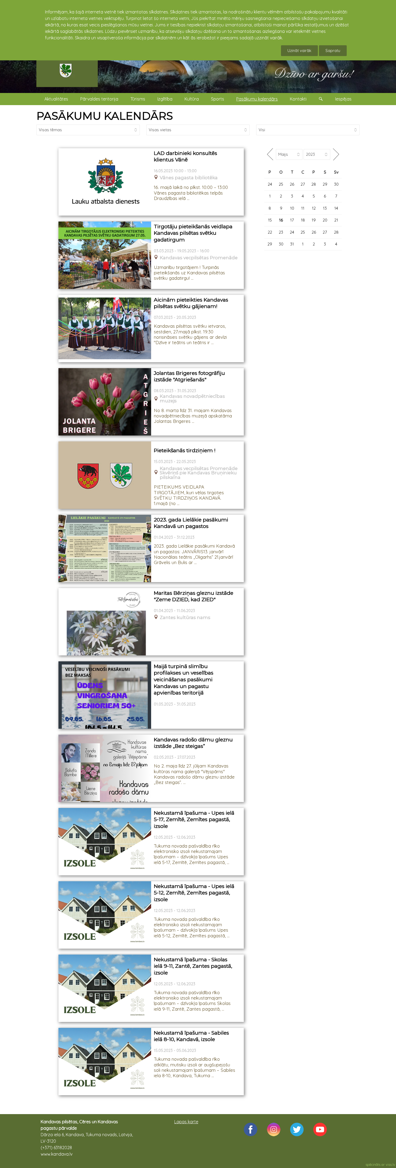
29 (325, 184)
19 (314, 220)
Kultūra (192, 99)
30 (336, 184)
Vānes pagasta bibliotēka (189, 177)
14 (336, 208)
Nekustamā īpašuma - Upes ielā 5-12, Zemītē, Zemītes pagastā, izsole (194, 893)
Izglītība (164, 99)
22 (270, 232)
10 (292, 208)
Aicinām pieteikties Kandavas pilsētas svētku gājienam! (191, 303)
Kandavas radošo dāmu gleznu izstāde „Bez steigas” (193, 743)
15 (270, 220)
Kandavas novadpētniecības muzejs (192, 398)
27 (303, 184)
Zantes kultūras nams (185, 617)
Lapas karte (186, 1121)
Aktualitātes (56, 99)
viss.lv (390, 1164)
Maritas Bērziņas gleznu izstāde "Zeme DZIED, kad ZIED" (193, 596)
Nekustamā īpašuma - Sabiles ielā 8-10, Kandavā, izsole (191, 1036)
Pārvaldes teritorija (99, 99)
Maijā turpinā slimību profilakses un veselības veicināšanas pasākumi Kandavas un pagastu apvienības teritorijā (183, 679)
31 (292, 244)
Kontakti (298, 99)
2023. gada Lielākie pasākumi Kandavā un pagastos (191, 523)
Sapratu (332, 50)
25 (281, 184)
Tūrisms (137, 99)
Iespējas (343, 99)
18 (303, 220)
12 (314, 208)
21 (336, 220)
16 (281, 220)
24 (270, 184)
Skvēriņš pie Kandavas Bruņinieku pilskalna (198, 475)
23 (281, 232)
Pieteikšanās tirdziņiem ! (185, 450)
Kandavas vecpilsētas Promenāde (199, 257)
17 (292, 220)
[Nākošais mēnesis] (336, 154)
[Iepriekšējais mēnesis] (270, 154)
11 (302, 208)
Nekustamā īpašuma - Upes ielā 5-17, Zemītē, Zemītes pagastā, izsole (194, 819)
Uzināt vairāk (299, 50)
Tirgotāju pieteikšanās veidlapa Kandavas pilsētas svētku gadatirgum (193, 233)
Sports (217, 99)
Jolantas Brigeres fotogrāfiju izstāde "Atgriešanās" (189, 376)
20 (325, 220)
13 (325, 208)
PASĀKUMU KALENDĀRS (104, 115)
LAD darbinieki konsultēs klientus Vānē (185, 156)
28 (313, 184)
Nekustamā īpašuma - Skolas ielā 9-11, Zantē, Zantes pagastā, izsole (193, 966)
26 (292, 184)
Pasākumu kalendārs (257, 99)
